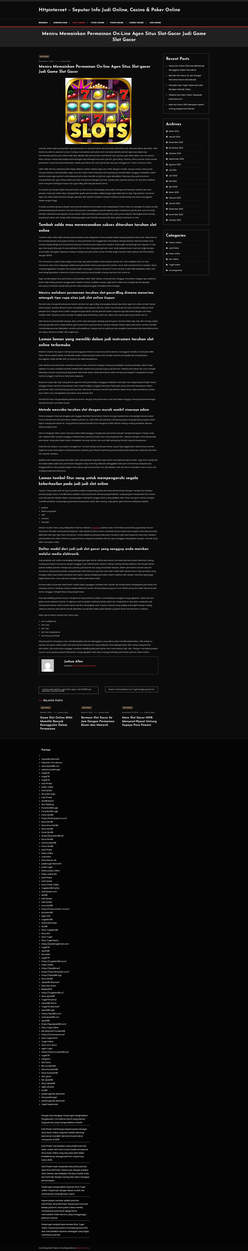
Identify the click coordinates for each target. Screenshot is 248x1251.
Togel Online (97, 22)
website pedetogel (50, 769)
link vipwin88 (47, 1079)
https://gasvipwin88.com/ (53, 1024)
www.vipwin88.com (50, 766)
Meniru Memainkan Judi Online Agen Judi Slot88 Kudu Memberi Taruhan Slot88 (67, 690)
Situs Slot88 (47, 978)
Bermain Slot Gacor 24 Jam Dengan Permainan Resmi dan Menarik (97, 721)
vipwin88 (45, 950)
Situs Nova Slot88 (49, 825)
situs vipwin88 (48, 996)
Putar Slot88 (47, 814)
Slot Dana (46, 1062)
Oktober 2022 (175, 220)
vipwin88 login (48, 1010)
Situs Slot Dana (48, 985)
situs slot (45, 933)
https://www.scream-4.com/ (55, 909)
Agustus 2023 (175, 164)
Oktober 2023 (175, 153)
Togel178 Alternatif (50, 1006)
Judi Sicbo (46, 856)
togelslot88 (47, 919)
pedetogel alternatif (51, 863)
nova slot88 (47, 905)
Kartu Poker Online (50, 884)
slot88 (44, 895)
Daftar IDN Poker (49, 923)
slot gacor (95, 527)
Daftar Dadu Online (50, 870)
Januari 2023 (174, 203)
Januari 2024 (174, 136)
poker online (47, 787)
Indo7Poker (46, 783)
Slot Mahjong (47, 804)
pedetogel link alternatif (53, 1093)
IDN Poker (56, 1170)
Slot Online (79, 22)
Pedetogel (68, 1115)
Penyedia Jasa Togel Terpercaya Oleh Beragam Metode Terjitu (186, 87)
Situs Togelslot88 (49, 930)
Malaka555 (46, 989)
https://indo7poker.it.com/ (54, 818)
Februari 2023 (175, 198)
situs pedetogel (49, 1097)
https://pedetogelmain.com (55, 943)
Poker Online (116, 22)
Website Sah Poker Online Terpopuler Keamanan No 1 (185, 97)
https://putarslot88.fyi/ (52, 835)
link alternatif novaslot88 (53, 1031)
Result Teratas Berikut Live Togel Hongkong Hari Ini (131, 689)
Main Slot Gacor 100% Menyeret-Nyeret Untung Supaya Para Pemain (139, 721)
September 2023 (176, 159)
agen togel (46, 1048)
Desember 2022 (176, 209)
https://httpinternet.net (84, 665)
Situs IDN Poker (60, 1204)
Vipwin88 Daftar (49, 1003)
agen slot (46, 916)
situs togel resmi (49, 1038)
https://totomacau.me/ (53, 1034)
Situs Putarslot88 (49, 1069)
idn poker (45, 954)
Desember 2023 (176, 142)
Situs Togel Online (50, 1027)
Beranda (43, 22)
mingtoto (46, 1059)
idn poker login (48, 794)
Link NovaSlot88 (48, 842)
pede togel (46, 867)
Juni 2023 (173, 175)
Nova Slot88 (47, 821)
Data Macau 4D (48, 860)
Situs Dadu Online (49, 1153)
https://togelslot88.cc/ (52, 992)
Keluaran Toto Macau (51, 762)
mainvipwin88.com (50, 1017)
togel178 (45, 773)
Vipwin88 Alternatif (50, 759)
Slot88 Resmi (47, 801)
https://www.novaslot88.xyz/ (55, 1052)
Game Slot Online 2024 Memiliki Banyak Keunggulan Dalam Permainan (186, 68)
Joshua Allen (65, 61)
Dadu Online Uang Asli (57, 1132)
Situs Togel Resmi (49, 940)
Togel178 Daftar (49, 999)
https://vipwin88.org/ (51, 975)
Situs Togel (46, 937)
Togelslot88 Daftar (50, 888)
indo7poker (46, 790)
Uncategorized (175, 270)
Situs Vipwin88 (48, 1083)
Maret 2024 (174, 131)
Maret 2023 (174, 192)
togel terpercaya (49, 1104)
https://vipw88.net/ (50, 968)
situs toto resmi (49, 1045)
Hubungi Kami (60, 22)
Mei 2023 (173, 181)
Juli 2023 (172, 170)
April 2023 (173, 186)
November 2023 (176, 148)
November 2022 (176, 214)
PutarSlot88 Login (49, 807)
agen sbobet (47, 1086)
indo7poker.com (49, 891)
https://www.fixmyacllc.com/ (55, 971)
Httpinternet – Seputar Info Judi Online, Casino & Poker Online (109, 10)
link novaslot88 (48, 1066)
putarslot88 (47, 912)
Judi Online (155, 22)
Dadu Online (47, 853)
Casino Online (136, 22)
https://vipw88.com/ (51, 1013)
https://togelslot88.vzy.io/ (54, 961)
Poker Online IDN (49, 874)
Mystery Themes (82, 1248)
